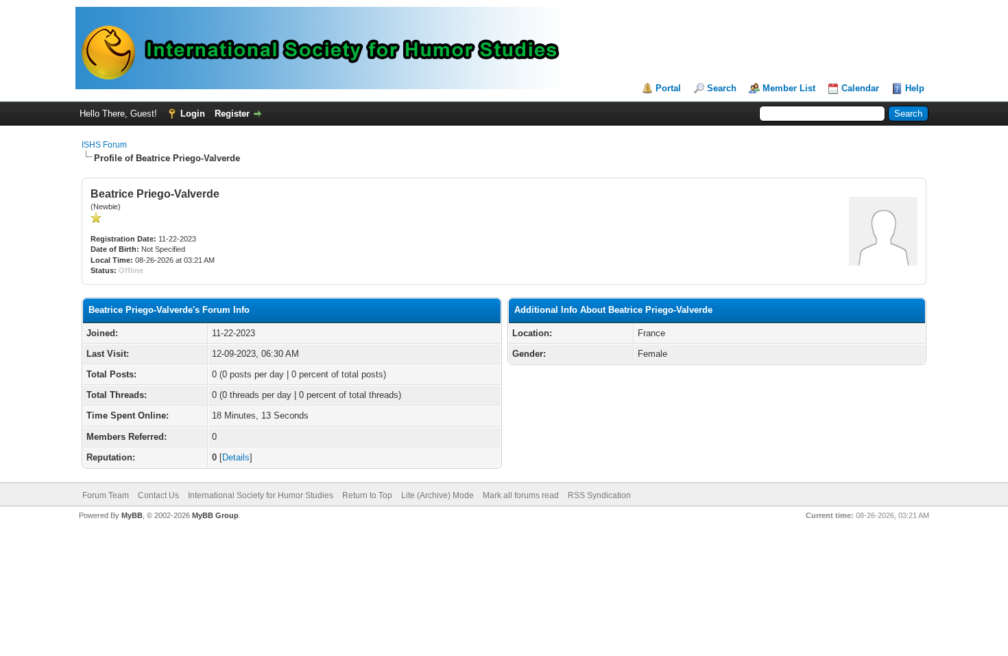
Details (236, 457)
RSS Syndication (599, 495)
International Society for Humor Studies (260, 495)
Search (721, 88)
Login (192, 113)
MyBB (132, 515)
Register (232, 113)
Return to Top (367, 495)
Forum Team (105, 495)
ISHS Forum (104, 145)
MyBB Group (215, 515)
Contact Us (158, 495)
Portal (668, 88)
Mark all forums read (521, 495)
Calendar (860, 88)
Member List (789, 88)
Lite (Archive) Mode (437, 495)
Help (914, 88)
